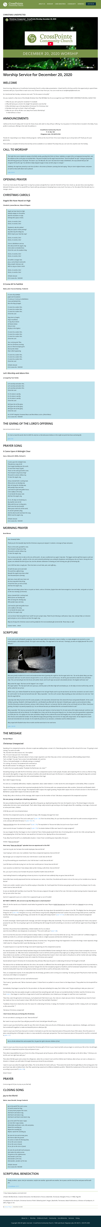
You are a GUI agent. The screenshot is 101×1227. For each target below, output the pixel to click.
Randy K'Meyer (8, 1206)
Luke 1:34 (34, 824)
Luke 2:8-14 (11, 172)
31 (33, 821)
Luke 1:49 (15, 912)
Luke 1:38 (21, 1069)
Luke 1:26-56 (11, 726)
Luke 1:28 (37, 818)
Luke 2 (8, 994)
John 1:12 (7, 1035)
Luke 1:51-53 (60, 915)
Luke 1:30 (29, 821)
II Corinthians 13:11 (13, 1186)
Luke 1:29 (34, 828)
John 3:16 (10, 439)
